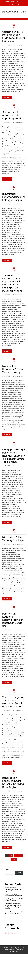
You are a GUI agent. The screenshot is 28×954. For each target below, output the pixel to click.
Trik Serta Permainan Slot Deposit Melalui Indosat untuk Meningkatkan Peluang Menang (12, 283)
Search (7, 870)
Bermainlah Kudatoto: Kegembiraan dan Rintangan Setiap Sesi (12, 620)
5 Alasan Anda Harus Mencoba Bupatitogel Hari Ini (13, 115)
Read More (7, 97)
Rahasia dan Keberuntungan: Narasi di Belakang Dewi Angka (13, 782)
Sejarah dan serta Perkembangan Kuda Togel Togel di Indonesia (13, 36)
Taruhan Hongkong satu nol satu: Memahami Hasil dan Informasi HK (13, 702)
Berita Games (19, 45)
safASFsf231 (7, 45)
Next (14, 859)
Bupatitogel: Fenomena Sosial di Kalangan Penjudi (13, 197)
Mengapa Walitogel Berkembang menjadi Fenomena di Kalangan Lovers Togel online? (13, 456)
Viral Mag (18, 949)
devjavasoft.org (14, 11)
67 (20, 856)
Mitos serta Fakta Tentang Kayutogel (13, 539)
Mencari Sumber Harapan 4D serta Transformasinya (12, 369)
